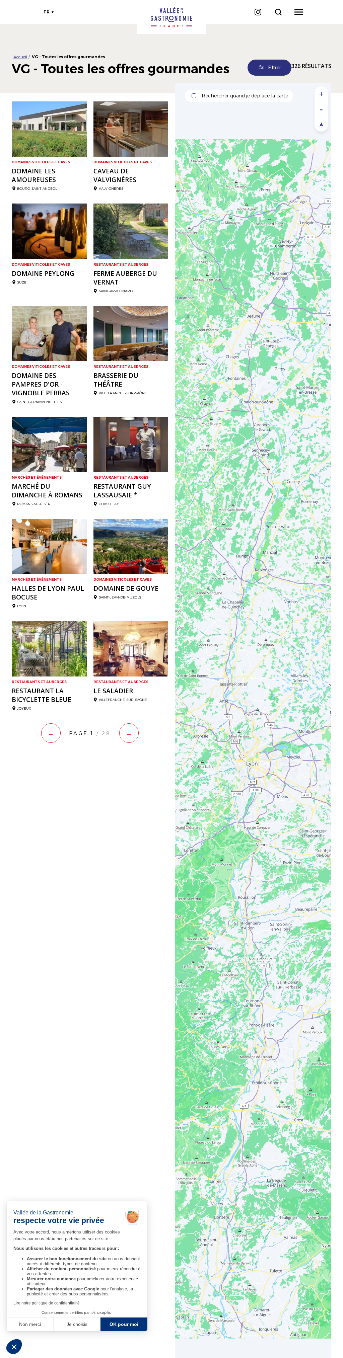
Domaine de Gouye (125, 588)
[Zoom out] (321, 108)
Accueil (20, 56)
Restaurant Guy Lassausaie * (122, 490)
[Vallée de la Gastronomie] (171, 17)
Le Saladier (113, 691)
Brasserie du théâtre (115, 380)
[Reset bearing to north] (321, 124)
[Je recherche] (278, 12)
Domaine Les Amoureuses (34, 175)
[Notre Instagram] (258, 12)
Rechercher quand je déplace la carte (245, 95)
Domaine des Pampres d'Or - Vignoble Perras (41, 384)
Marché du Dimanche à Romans (47, 490)
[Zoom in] (321, 93)
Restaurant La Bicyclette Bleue (41, 695)
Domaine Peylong (43, 273)
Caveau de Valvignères (114, 175)
